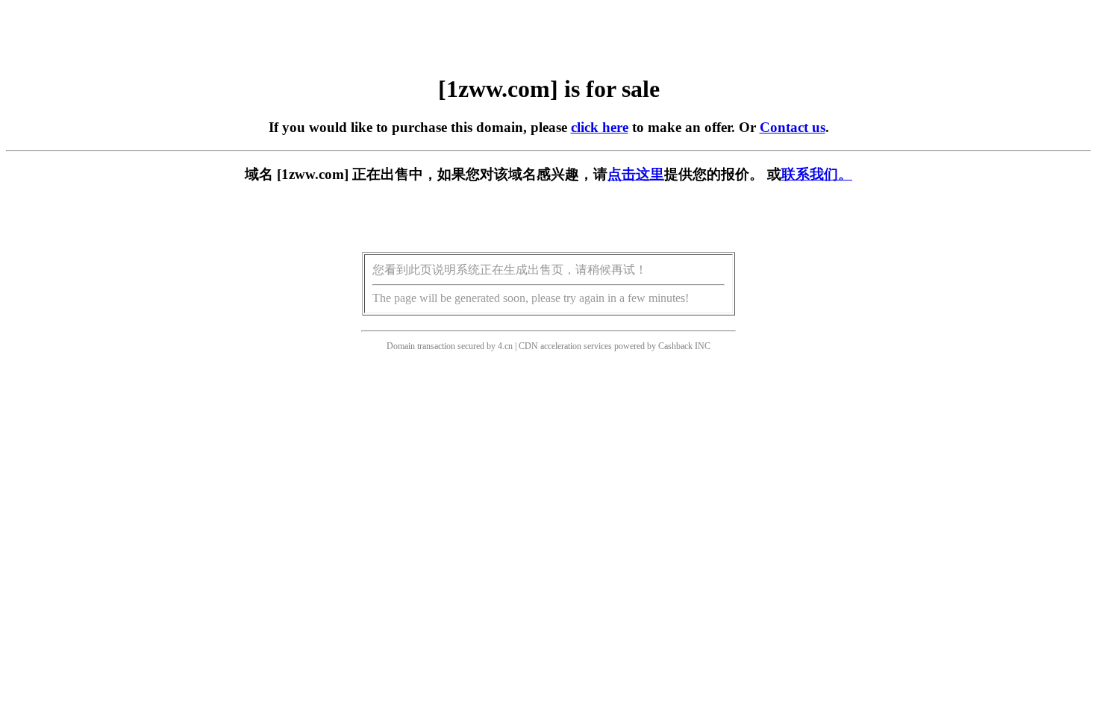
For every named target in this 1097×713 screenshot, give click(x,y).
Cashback (675, 346)
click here (599, 127)
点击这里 (635, 174)
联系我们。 (816, 174)
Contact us (792, 127)
